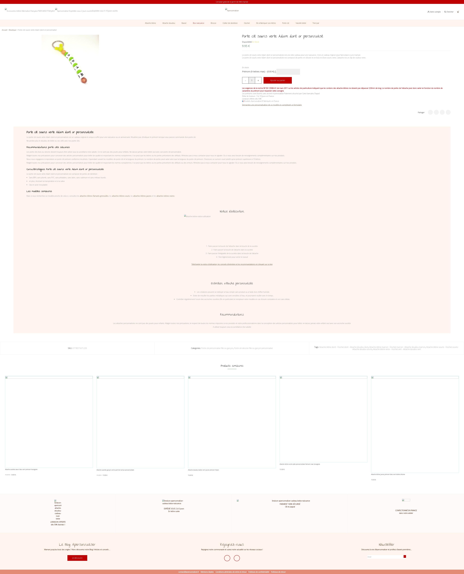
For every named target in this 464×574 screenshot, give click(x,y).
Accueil (4, 30)
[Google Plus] (442, 112)
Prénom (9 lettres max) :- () (259, 71)
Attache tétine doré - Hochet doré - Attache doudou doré (343, 347)
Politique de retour (278, 572)
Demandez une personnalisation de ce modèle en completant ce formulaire (272, 105)
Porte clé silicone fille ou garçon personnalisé (253, 348)
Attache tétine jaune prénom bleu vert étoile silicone (388, 474)
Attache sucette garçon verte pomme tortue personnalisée (115, 470)
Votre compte (435, 12)
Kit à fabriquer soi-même (266, 23)
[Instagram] (237, 558)
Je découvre (77, 558)
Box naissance (198, 23)
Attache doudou (168, 23)
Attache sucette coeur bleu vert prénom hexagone (21, 469)
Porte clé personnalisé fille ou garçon (217, 348)
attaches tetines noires (165, 196)
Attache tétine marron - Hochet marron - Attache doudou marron (397, 347)
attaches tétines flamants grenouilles (94, 196)
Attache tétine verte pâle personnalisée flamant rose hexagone (300, 464)
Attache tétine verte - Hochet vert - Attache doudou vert (397, 349)
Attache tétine (150, 23)
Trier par (316, 23)
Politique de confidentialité (258, 572)
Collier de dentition (230, 23)
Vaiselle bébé (301, 23)
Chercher (449, 12)
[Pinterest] (448, 112)
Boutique (12, 30)
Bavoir (184, 23)
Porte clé (285, 23)
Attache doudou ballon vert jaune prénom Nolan (203, 470)
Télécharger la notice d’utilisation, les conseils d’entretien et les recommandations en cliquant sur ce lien (232, 264)
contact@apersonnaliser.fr (188, 572)
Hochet (247, 23)
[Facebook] (436, 112)
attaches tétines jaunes (142, 196)
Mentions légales (207, 572)
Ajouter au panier (277, 80)
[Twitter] (430, 112)
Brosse (213, 23)
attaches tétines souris (121, 196)
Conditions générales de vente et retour (231, 572)
